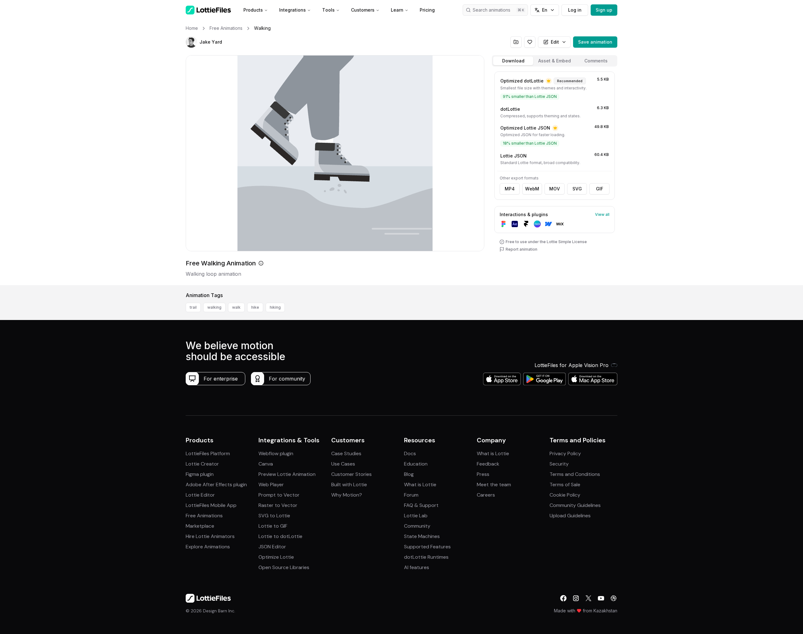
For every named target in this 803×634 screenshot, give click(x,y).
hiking (275, 307)
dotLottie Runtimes (426, 557)
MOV (554, 188)
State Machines (422, 536)
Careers (486, 495)
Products (253, 10)
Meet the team (494, 484)
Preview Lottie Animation (287, 474)
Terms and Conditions (575, 474)
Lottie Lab (416, 515)
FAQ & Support (421, 505)
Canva (265, 464)
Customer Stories (351, 474)
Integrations (292, 10)
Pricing (427, 10)
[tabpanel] (554, 177)
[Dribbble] (613, 598)
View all (602, 214)
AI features (416, 567)
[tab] (513, 60)
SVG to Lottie (274, 515)
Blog (409, 474)
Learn (397, 10)
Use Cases (343, 464)
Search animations (491, 10)
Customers (363, 10)
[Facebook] (563, 598)
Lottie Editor (200, 495)
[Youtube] (601, 598)
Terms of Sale (565, 484)
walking (214, 307)
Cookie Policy (565, 495)
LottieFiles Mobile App (211, 505)
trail (193, 307)
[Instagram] (576, 598)
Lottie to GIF (272, 526)
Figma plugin (200, 474)
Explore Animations (208, 546)
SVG (577, 188)
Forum (411, 495)
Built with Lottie (349, 484)
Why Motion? (346, 495)
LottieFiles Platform (208, 453)
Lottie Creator (202, 464)
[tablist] (554, 61)
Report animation (521, 249)
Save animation (595, 42)
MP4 (510, 188)
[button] (191, 42)
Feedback (488, 464)
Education (416, 464)
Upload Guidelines (570, 515)
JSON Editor (272, 546)
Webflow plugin (275, 453)
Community (417, 526)
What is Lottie (420, 484)
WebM (532, 188)
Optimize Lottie (276, 557)
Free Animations (204, 515)
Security (559, 464)
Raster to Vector (277, 505)
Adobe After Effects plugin (216, 484)
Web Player (271, 484)
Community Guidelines (575, 505)
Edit (555, 42)
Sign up (604, 10)
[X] (588, 598)
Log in (575, 10)
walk (236, 307)
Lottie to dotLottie (280, 536)
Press (483, 474)
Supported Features (427, 546)
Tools (328, 10)
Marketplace (200, 526)
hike (255, 307)
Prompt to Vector (279, 495)
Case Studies (346, 453)
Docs (410, 453)
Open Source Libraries (283, 567)
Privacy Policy (565, 453)
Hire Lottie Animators (210, 536)
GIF (599, 188)
